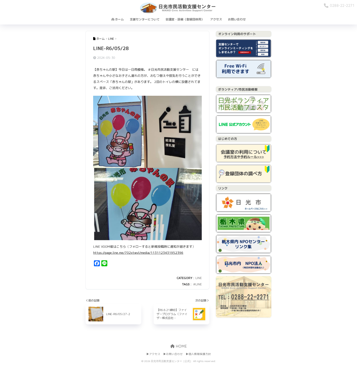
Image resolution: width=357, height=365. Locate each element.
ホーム (119, 19)
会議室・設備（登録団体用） (184, 19)
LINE (198, 278)
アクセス (216, 19)
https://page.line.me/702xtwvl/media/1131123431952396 (138, 253)
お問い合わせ (237, 19)
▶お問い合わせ (173, 354)
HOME (181, 346)
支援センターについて (145, 19)
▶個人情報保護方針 (198, 354)
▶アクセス (153, 354)
